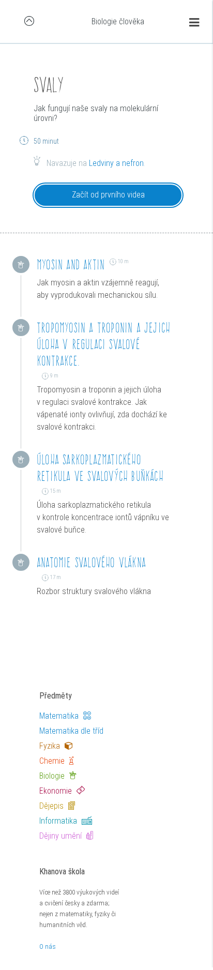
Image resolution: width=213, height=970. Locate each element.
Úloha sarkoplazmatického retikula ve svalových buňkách (100, 467)
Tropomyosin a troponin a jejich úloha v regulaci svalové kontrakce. (103, 344)
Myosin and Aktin (70, 264)
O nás (47, 946)
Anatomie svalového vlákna (91, 562)
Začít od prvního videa (108, 195)
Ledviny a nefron (116, 163)
